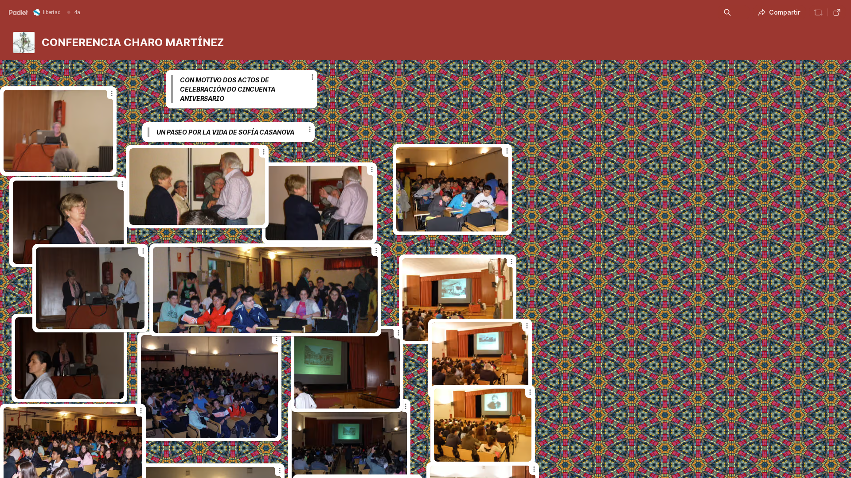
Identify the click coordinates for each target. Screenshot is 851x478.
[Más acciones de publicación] (141, 410)
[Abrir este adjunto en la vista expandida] (90, 288)
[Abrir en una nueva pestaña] (837, 12)
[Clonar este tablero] (818, 12)
